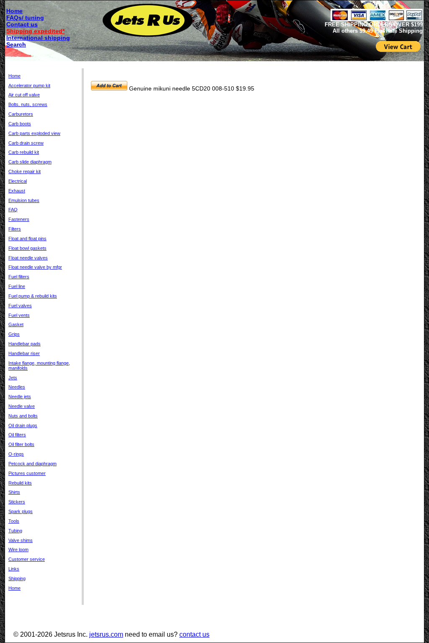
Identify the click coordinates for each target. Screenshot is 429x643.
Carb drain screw (26, 142)
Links (13, 568)
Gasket (15, 324)
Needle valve (21, 406)
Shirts (14, 492)
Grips (14, 334)
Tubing (15, 530)
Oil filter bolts (21, 444)
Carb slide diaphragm (30, 161)
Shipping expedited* (35, 31)
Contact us (22, 24)
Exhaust (16, 190)
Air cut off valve (24, 94)
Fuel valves (20, 305)
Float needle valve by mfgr (35, 267)
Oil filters (17, 434)
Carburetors (20, 114)
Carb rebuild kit (23, 152)
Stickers (16, 501)
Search (16, 44)
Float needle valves (28, 257)
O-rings (16, 453)
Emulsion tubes (23, 200)
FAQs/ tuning (25, 17)
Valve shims (20, 540)
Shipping (17, 578)
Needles (16, 386)
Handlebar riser (24, 353)
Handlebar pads (24, 343)
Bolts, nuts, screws (27, 104)
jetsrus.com (106, 634)
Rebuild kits (20, 482)
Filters (14, 228)
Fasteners (18, 219)
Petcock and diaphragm (32, 463)
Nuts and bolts (23, 415)
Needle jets (19, 396)
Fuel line (16, 286)
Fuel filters (18, 276)
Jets (12, 377)
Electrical (17, 181)
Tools (13, 521)
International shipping (38, 37)
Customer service (26, 559)
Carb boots (19, 123)
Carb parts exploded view (34, 133)
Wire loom (18, 549)
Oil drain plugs (22, 425)
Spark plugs (20, 511)
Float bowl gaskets (27, 248)
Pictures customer (27, 473)
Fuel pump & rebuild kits (32, 295)
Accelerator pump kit (29, 85)
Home (14, 11)
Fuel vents (19, 315)
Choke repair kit (24, 171)
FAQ (13, 209)
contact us (194, 634)
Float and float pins (27, 238)
